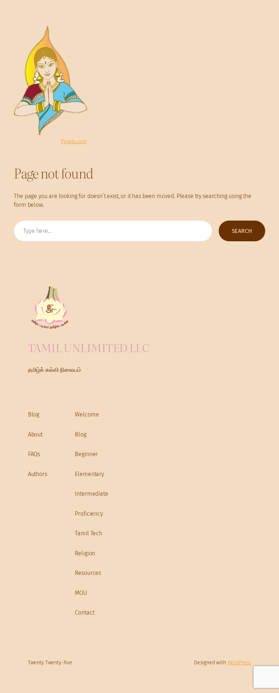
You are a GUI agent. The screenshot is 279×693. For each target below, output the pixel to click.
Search (242, 230)
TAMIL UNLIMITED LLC (88, 347)
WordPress (239, 663)
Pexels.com (73, 141)
